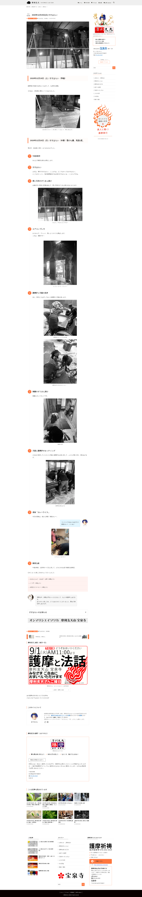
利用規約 (72, 892)
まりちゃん (34, 722)
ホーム (62, 892)
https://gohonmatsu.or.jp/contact (101, 864)
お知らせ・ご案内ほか (32, 18)
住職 (69, 715)
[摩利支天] (33, 2)
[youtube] (48, 722)
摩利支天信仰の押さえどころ (58, 715)
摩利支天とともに (98, 81)
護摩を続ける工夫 (98, 84)
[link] (45, 722)
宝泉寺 (103, 48)
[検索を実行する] (113, 67)
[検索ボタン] (113, 2)
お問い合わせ (94, 876)
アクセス (67, 892)
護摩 (80, 715)
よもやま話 (97, 93)
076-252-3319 (34, 776)
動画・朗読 (97, 99)
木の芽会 (46, 18)
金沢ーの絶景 (97, 87)
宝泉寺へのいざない (99, 90)
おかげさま (41, 18)
